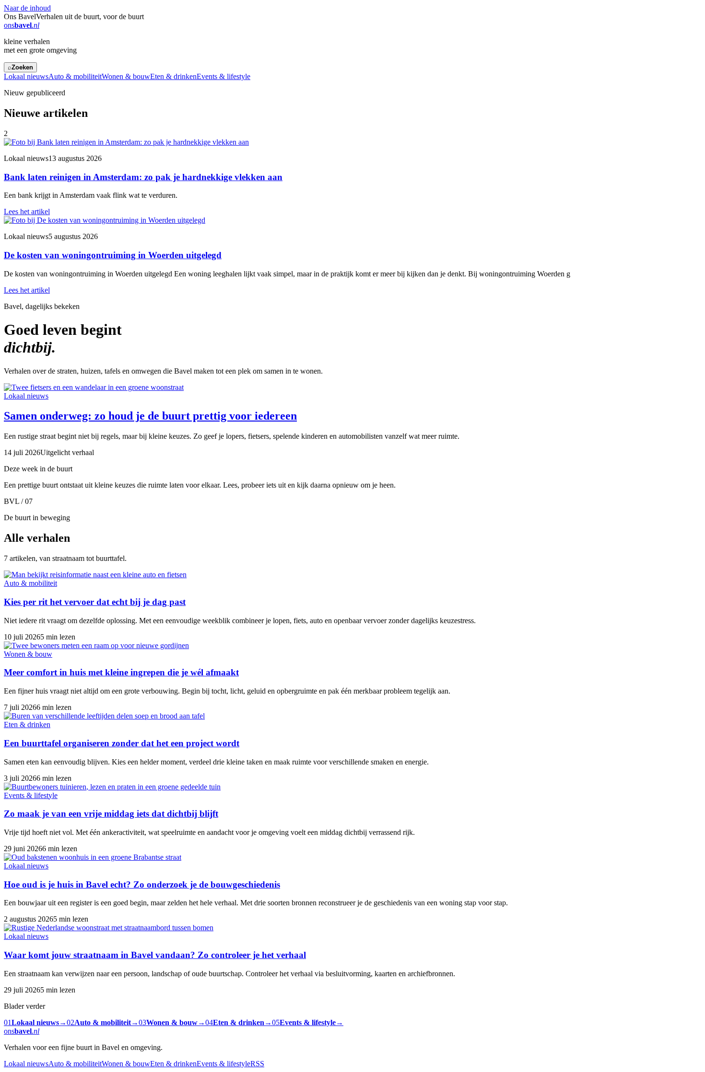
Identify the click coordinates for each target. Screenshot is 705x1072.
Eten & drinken (173, 76)
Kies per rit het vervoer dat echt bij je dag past (95, 602)
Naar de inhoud (27, 8)
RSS (257, 1064)
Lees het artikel (27, 211)
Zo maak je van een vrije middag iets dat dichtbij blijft (111, 814)
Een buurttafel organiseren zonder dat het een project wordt (121, 743)
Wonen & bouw (126, 76)
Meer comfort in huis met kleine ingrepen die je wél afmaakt (121, 672)
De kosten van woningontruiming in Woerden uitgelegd (113, 255)
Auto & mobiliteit (75, 76)
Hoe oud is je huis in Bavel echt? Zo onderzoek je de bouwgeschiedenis (142, 884)
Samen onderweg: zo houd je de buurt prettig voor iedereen (150, 416)
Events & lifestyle (223, 76)
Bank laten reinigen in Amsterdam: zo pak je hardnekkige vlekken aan (143, 177)
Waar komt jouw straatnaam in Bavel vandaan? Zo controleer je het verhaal (155, 955)
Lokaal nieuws (26, 76)
